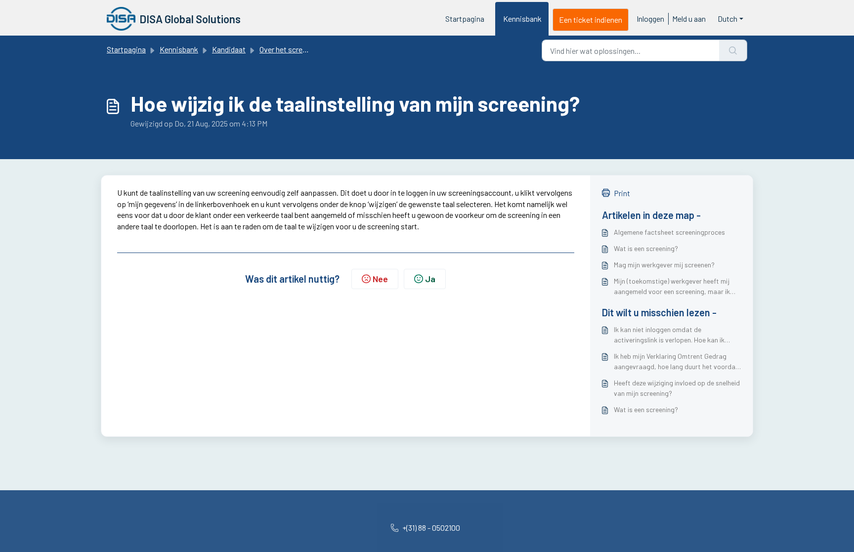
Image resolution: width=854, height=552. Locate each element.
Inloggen (650, 18)
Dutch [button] (727, 18)
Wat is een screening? (646, 248)
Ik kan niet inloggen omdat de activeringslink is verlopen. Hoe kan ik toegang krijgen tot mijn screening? (669, 335)
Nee (380, 278)
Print (622, 193)
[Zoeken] (733, 50)
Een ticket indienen (590, 19)
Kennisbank (522, 18)
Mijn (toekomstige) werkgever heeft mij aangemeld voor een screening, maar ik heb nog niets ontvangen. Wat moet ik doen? (672, 287)
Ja (430, 278)
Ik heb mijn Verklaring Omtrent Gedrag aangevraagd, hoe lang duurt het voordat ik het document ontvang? (676, 362)
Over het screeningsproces (303, 49)
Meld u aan (689, 18)
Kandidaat (229, 49)
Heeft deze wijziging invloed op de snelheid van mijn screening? (677, 388)
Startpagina (464, 18)
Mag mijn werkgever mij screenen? (664, 264)
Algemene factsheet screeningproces (669, 232)
